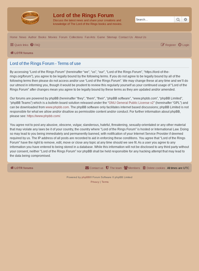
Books (42, 37)
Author (32, 37)
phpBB (86, 177)
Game (101, 37)
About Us (140, 37)
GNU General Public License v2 (131, 103)
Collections (76, 37)
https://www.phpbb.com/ (43, 116)
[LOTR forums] (31, 17)
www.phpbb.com (57, 107)
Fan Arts (90, 37)
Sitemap (112, 37)
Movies (52, 37)
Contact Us (126, 37)
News (22, 37)
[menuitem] (35, 45)
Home (13, 37)
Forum (63, 37)
